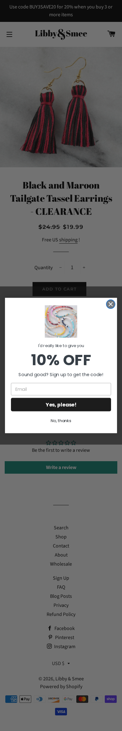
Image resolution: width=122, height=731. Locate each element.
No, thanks (61, 421)
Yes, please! (61, 404)
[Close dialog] (110, 304)
